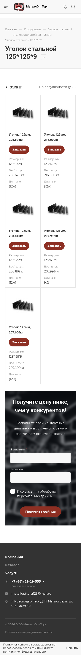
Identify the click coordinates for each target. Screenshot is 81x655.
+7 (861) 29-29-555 (26, 581)
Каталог (12, 565)
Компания (14, 557)
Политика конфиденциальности (28, 632)
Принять (72, 648)
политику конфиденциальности (24, 651)
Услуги (11, 573)
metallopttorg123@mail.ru (31, 594)
